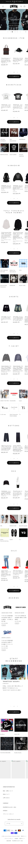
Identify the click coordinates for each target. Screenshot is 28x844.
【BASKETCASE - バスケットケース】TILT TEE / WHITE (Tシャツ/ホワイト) (6, 106)
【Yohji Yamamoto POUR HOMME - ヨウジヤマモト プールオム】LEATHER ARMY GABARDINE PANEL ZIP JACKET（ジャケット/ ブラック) (18, 236)
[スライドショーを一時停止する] (26, 31)
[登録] (21, 823)
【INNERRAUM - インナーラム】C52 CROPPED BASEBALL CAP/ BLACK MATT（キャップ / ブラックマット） (6, 493)
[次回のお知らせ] (25, 2)
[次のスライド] (20, 31)
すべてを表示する (14, 76)
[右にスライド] (17, 72)
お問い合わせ (6, 797)
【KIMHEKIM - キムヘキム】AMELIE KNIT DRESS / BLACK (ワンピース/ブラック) (6, 187)
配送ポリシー (22, 838)
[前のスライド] (8, 31)
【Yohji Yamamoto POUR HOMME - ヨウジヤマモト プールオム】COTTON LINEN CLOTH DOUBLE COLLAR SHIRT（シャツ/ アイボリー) (6, 235)
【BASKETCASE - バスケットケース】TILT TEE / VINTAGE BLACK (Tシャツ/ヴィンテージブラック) (18, 107)
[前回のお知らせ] (2, 2)
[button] (3, 6)
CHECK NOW (14, 25)
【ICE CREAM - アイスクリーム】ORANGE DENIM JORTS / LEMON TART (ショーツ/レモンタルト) (18, 318)
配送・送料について (8, 791)
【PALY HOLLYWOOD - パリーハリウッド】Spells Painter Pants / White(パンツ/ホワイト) (18, 572)
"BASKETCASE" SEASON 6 (11, 681)
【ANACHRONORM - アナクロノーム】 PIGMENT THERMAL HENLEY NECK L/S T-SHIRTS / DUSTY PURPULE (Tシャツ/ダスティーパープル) (18, 369)
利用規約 (5, 810)
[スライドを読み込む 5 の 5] (18, 32)
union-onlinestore (8, 836)
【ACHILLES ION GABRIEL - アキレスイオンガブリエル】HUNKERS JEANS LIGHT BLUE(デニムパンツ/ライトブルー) (6, 573)
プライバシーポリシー (8, 814)
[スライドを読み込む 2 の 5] (12, 32)
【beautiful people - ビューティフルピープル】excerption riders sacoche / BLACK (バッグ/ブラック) (17, 493)
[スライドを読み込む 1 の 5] (10, 32)
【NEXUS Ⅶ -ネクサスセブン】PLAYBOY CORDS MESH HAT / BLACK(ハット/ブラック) (18, 60)
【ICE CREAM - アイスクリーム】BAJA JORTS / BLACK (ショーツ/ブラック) (6, 318)
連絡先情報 (9, 840)
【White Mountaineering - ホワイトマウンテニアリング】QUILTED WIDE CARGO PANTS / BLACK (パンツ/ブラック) (6, 448)
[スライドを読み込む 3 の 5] (14, 32)
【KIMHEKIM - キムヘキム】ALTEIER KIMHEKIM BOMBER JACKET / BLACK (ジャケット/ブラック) (18, 188)
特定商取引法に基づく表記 (9, 807)
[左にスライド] (10, 72)
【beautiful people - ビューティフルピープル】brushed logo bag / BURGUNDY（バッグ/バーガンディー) (6, 60)
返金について (6, 794)
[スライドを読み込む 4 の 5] (16, 32)
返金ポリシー (23, 836)
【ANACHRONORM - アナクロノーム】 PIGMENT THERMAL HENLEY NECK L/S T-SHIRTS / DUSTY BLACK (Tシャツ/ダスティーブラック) (6, 369)
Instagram (3, 625)
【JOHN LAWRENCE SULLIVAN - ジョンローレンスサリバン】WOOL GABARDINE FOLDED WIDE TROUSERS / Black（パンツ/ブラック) (18, 448)
